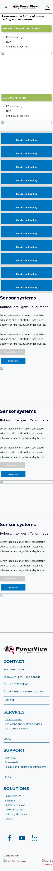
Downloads (11, 762)
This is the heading (26, 140)
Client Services (13, 719)
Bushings (10, 800)
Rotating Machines (16, 814)
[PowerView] (26, 6)
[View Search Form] (47, 7)
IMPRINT (9, 700)
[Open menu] (6, 6)
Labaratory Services (16, 728)
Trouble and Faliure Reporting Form (25, 766)
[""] (9, 838)
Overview (10, 757)
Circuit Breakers (14, 809)
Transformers (13, 796)
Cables (9, 818)
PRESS (7, 777)
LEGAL (7, 738)
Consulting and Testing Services (23, 724)
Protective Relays (15, 805)
